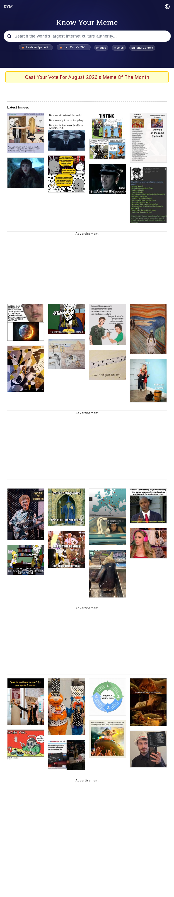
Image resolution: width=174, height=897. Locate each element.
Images (101, 47)
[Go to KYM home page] (8, 6)
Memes (119, 47)
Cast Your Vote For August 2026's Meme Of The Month (87, 77)
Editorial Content (142, 47)
